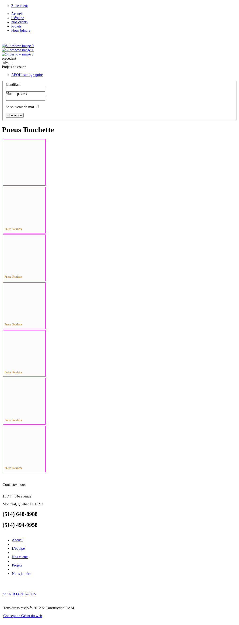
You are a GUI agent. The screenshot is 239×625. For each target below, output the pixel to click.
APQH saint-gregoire (27, 75)
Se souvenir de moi (20, 107)
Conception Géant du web (22, 616)
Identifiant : (14, 84)
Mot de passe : (16, 94)
